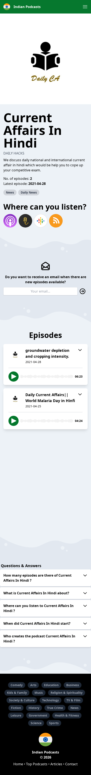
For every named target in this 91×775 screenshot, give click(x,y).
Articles (56, 764)
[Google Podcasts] (40, 220)
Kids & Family (17, 693)
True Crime (55, 708)
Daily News (29, 192)
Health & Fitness (67, 715)
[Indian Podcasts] (45, 739)
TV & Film (73, 700)
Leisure (16, 715)
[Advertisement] (45, 478)
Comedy (17, 685)
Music (38, 693)
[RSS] (55, 220)
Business (72, 685)
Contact (71, 764)
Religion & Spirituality (67, 693)
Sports (54, 723)
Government (38, 715)
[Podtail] (25, 220)
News (10, 192)
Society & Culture (21, 700)
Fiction (16, 708)
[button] (85, 6)
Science (36, 723)
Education (51, 685)
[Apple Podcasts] (10, 220)
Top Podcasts (36, 764)
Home (18, 764)
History (34, 708)
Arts (33, 685)
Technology (50, 700)
